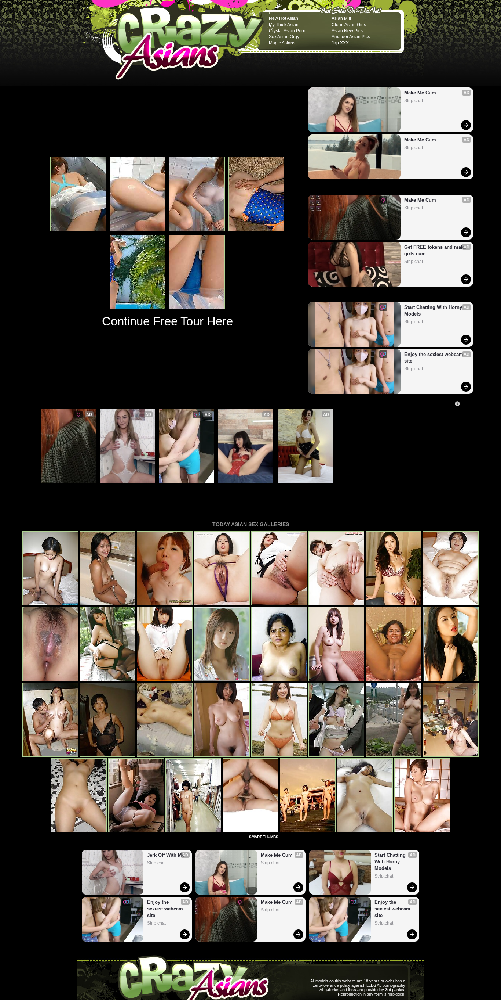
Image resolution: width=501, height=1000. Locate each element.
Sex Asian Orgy (284, 36)
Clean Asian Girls (349, 24)
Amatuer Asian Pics (351, 36)
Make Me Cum (420, 93)
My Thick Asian (284, 24)
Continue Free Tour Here (167, 321)
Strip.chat (413, 100)
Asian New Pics (347, 30)
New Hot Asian (283, 18)
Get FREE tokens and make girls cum (435, 250)
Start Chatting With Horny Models (434, 311)
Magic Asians (282, 43)
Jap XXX (340, 43)
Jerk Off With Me (121, 487)
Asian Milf (341, 18)
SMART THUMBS (263, 837)
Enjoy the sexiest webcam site (434, 358)
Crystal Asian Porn (287, 30)
